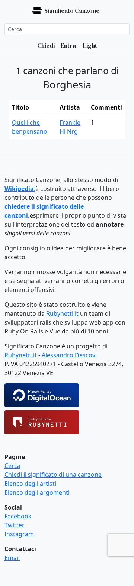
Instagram (19, 534)
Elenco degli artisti (30, 483)
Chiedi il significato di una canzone (53, 475)
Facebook (18, 516)
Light (89, 45)
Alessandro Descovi (69, 355)
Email (12, 558)
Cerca (12, 466)
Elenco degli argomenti (37, 492)
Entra (68, 45)
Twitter (14, 525)
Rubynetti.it (62, 313)
